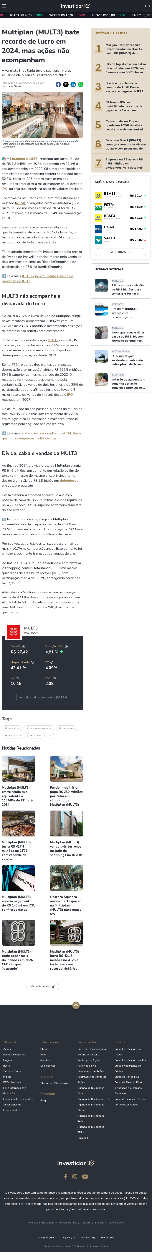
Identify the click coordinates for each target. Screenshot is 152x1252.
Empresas (68, 728)
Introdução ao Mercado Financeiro (128, 1090)
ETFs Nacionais (12, 1082)
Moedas (45, 1060)
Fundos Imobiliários (14, 1054)
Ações (7, 1049)
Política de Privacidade (41, 1222)
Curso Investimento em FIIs (130, 1060)
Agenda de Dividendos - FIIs (93, 1099)
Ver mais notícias (41, 986)
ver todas (118, 252)
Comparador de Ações (90, 1071)
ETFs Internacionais (14, 1088)
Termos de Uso (68, 1222)
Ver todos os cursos (126, 1104)
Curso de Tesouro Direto (129, 1082)
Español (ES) (88, 1237)
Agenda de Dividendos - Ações (91, 1090)
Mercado (14, 728)
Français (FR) (108, 1237)
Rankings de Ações (88, 1060)
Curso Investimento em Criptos (128, 1068)
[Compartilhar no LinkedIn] (73, 84)
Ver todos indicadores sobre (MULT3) (43, 697)
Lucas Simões (14, 86)
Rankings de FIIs (86, 1065)
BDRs (6, 1065)
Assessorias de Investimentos (12, 1107)
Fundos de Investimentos (18, 1099)
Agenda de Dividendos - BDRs (91, 1129)
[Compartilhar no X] (66, 84)
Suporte (99, 1222)
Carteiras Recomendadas (92, 1049)
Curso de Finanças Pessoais (131, 1099)
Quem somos (116, 1222)
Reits (43, 1054)
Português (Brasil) (47, 1237)
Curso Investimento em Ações (128, 1051)
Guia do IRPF (84, 1138)
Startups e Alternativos (54, 1083)
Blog (43, 1100)
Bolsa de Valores (40, 728)
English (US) (68, 1237)
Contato (85, 1222)
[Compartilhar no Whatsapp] (80, 84)
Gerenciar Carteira (88, 1054)
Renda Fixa (9, 1093)
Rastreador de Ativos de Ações (91, 1079)
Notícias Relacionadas (21, 748)
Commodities (47, 1065)
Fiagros (7, 1060)
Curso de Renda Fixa (127, 1077)
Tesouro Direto (12, 1071)
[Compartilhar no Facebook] (58, 84)
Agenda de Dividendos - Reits (91, 1118)
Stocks (44, 1049)
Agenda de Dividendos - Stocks (91, 1107)
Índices (7, 1077)
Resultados (15, 736)
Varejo (38, 736)
